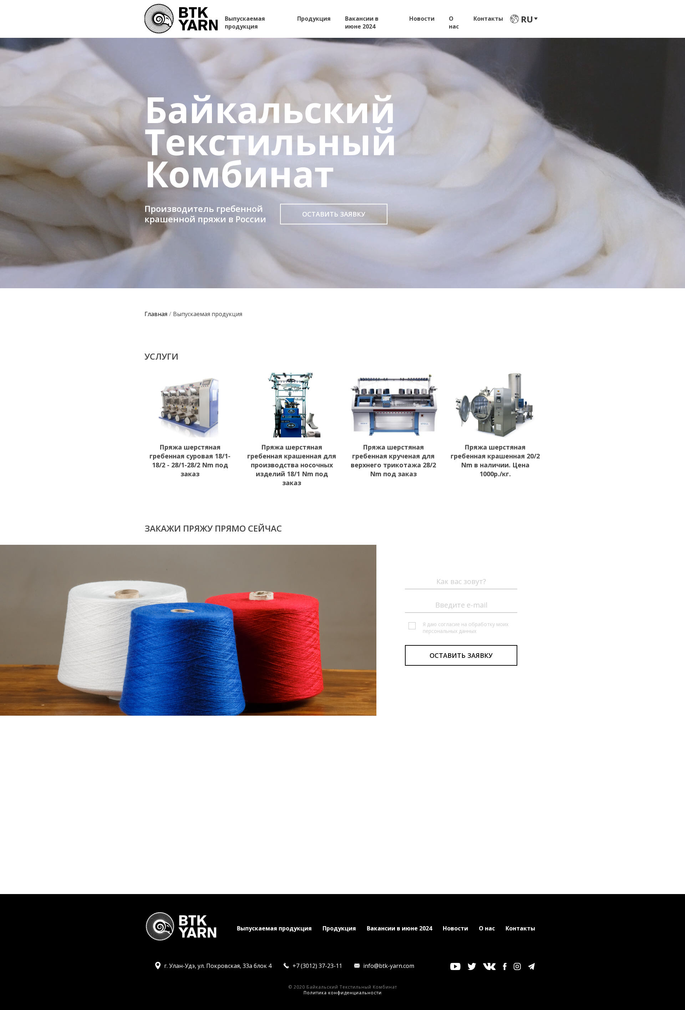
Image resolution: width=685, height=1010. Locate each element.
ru (527, 19)
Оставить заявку (333, 214)
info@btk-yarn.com (388, 966)
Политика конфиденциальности (343, 993)
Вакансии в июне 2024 (362, 20)
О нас (454, 20)
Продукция (314, 18)
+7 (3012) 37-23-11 (317, 966)
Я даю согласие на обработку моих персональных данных (465, 627)
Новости (422, 18)
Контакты (488, 18)
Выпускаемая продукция (245, 20)
